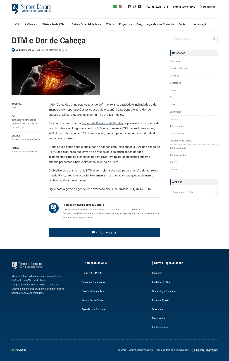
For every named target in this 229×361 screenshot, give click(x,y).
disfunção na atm (20, 120)
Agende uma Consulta (160, 24)
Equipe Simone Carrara (28, 50)
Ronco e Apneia (160, 300)
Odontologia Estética (163, 291)
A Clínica (30, 24)
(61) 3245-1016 (159, 6)
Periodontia (158, 318)
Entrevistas (175, 111)
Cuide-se (174, 75)
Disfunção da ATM (53, 24)
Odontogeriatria (178, 148)
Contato (183, 24)
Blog (139, 24)
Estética (174, 119)
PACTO (173, 162)
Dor (172, 97)
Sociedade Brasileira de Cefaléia (103, 123)
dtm (37, 123)
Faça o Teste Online (92, 300)
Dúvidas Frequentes (93, 291)
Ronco (173, 169)
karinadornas (18, 127)
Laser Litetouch (178, 133)
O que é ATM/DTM (92, 273)
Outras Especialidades (85, 24)
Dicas (173, 90)
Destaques (175, 82)
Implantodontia (160, 327)
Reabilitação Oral (161, 282)
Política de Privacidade (205, 349)
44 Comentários (106, 232)
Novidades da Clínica (180, 140)
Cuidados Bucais (178, 68)
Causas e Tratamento (93, 282)
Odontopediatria (178, 155)
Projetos (124, 24)
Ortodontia (157, 309)
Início (17, 24)
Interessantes (177, 126)
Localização (200, 24)
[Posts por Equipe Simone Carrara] (14, 50)
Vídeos (110, 24)
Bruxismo (175, 61)
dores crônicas (27, 123)
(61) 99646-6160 (185, 6)
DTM (52, 152)
